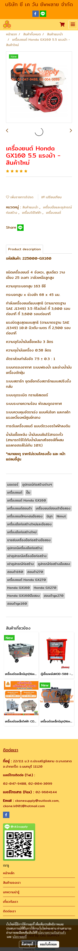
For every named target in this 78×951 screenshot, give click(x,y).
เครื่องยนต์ (53, 212)
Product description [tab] (24, 249)
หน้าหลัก (8, 873)
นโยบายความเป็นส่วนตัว (52, 932)
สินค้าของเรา (12, 882)
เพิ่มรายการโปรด (21, 197)
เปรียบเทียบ (53, 197)
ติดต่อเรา (9, 911)
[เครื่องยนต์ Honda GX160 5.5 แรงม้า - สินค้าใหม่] (39, 87)
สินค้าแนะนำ (30, 207)
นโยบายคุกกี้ (20, 936)
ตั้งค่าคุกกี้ (27, 944)
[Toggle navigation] (72, 24)
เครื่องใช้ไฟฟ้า (32, 212)
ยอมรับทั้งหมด (48, 944)
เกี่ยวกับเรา (10, 901)
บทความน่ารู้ (11, 892)
